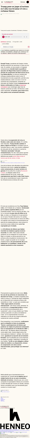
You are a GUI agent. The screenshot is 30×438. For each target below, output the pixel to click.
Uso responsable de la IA (10, 431)
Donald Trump (3, 399)
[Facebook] (7, 432)
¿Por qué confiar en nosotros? (5, 391)
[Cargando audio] (3, 37)
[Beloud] (2, 433)
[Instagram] (13, 432)
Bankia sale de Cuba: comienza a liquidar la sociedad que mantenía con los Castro (13, 162)
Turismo (2, 398)
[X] (2, 432)
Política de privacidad (13, 429)
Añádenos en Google (8, 46)
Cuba (1, 397)
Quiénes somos (25, 430)
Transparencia (4, 430)
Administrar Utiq (17, 430)
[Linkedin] (18, 432)
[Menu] (2, 2)
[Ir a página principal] (8, 2)
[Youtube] (23, 432)
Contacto (21, 430)
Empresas (3, 41)
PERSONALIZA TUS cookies (10, 430)
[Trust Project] (4, 390)
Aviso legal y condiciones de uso (5, 429)
